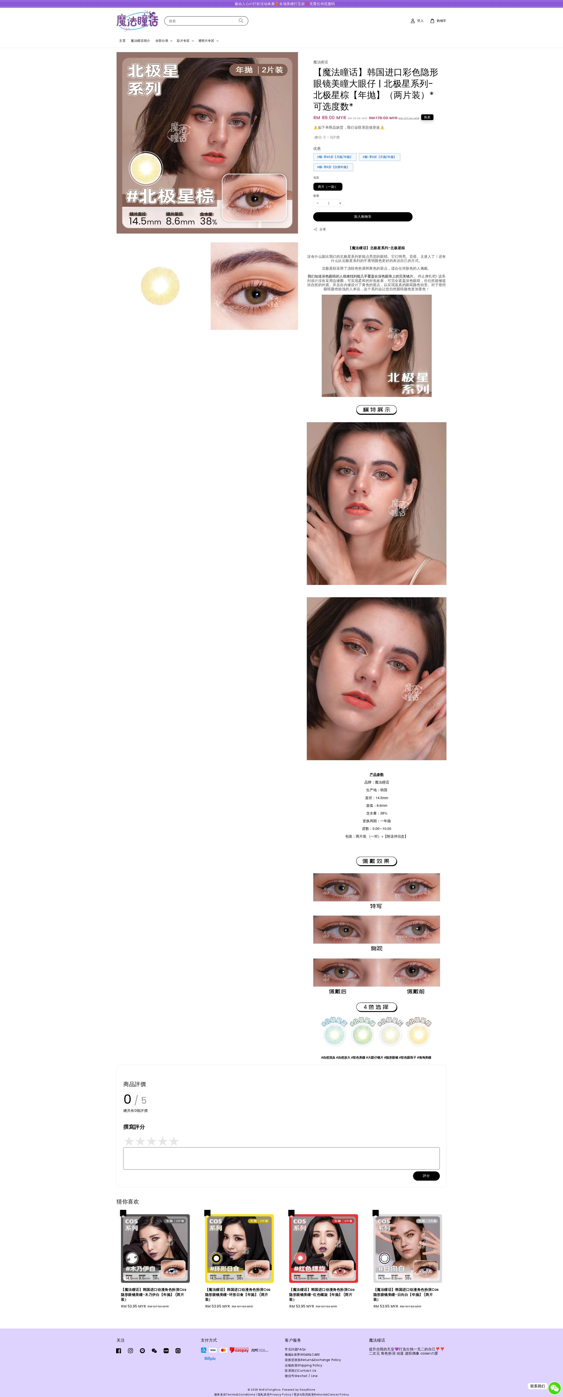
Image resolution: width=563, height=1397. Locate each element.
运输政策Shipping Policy (303, 1365)
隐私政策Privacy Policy (274, 1394)
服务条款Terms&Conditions (234, 1394)
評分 (426, 1175)
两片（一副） (328, 186)
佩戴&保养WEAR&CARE (302, 1354)
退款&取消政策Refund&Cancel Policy (321, 1394)
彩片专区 (183, 41)
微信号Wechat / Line (301, 1376)
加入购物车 (363, 216)
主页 (122, 40)
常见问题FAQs (295, 1349)
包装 (316, 177)
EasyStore (307, 1390)
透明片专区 (206, 41)
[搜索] (241, 20)
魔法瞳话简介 (140, 40)
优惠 (317, 148)
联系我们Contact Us (300, 1370)
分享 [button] (323, 229)
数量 (316, 196)
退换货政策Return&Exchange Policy (313, 1360)
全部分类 (161, 41)
